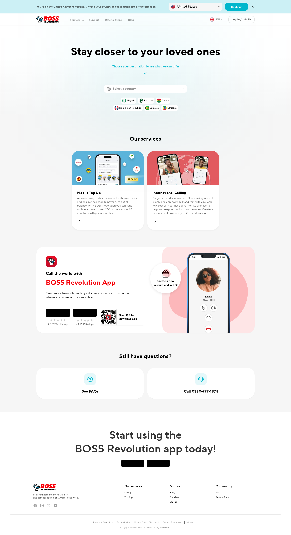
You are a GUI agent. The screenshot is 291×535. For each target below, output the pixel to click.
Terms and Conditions (103, 522)
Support (94, 20)
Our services (133, 486)
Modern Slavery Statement (146, 522)
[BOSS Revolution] (47, 19)
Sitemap (190, 522)
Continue (236, 7)
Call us (173, 502)
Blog (131, 20)
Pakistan (148, 100)
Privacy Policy (123, 522)
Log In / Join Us (241, 19)
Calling (128, 492)
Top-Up (128, 497)
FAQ (172, 492)
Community (224, 486)
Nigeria (131, 100)
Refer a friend (113, 20)
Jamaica (154, 107)
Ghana (165, 100)
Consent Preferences (172, 522)
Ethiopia (171, 107)
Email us (174, 497)
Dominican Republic (130, 107)
